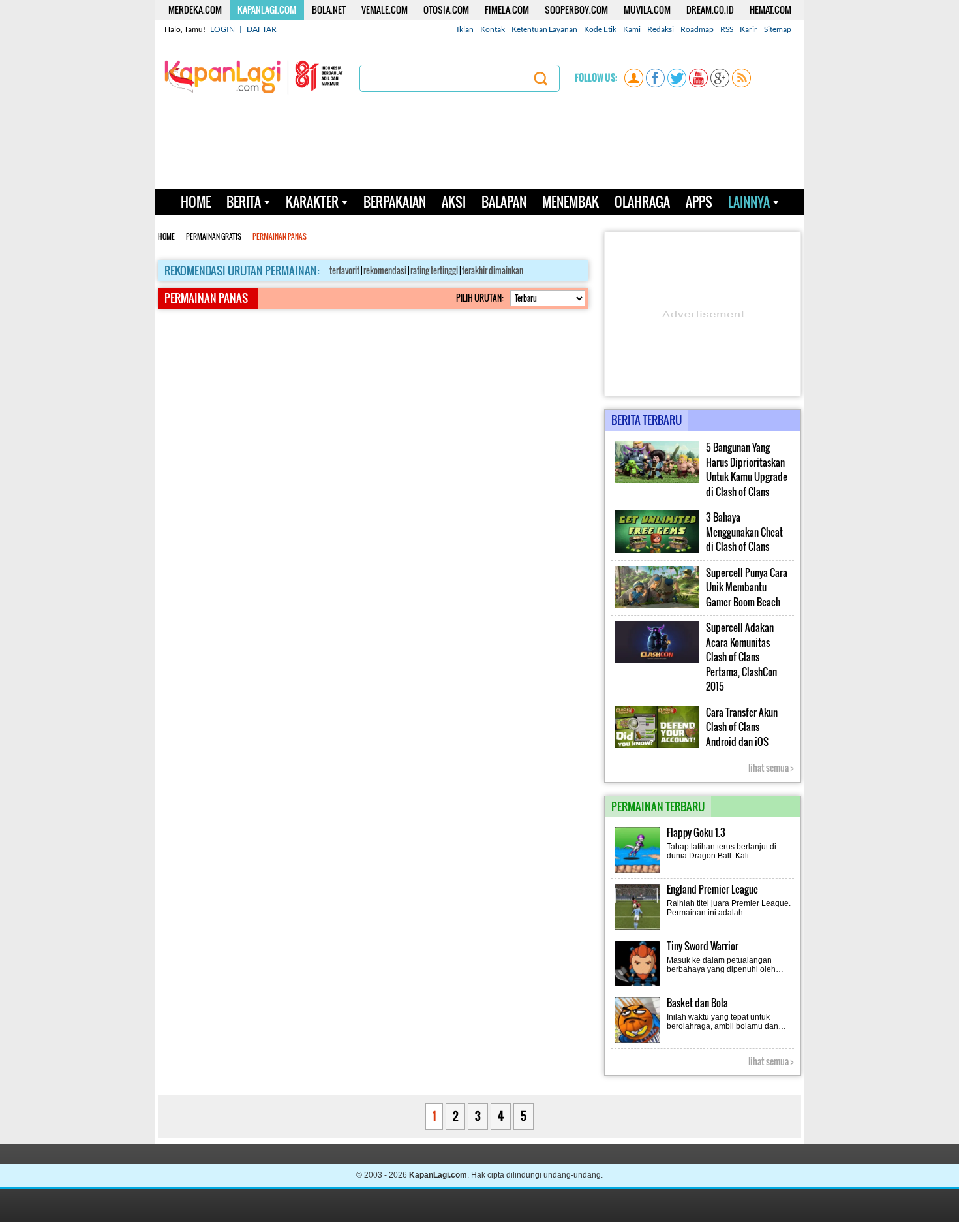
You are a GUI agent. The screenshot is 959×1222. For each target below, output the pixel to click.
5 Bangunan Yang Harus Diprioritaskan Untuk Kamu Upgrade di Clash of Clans (746, 469)
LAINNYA (749, 202)
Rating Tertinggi (434, 270)
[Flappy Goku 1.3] (638, 871)
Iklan (465, 29)
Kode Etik (600, 29)
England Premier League (712, 889)
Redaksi (660, 29)
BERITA (243, 202)
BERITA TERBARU (646, 420)
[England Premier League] (638, 928)
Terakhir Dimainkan (492, 270)
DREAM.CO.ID (710, 10)
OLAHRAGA (642, 202)
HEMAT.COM (770, 10)
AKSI (454, 202)
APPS (699, 202)
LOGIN (222, 29)
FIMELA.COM (507, 10)
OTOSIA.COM (446, 10)
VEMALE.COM (384, 10)
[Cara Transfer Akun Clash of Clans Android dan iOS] (657, 745)
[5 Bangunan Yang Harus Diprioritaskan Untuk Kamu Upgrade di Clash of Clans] (657, 480)
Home (166, 237)
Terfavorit (344, 270)
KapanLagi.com (438, 1175)
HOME (196, 202)
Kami (632, 29)
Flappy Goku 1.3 (696, 832)
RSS (726, 29)
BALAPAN (503, 202)
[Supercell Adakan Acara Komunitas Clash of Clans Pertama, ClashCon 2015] (657, 660)
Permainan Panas (279, 237)
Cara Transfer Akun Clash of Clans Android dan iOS (742, 727)
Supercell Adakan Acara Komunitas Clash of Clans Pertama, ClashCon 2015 (741, 657)
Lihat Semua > (771, 767)
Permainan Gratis (213, 237)
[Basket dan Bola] (638, 1041)
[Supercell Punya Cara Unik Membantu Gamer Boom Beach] (657, 605)
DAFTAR (262, 29)
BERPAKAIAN (394, 202)
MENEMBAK (570, 202)
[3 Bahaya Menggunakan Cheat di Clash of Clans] (657, 550)
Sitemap (777, 29)
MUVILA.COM (647, 10)
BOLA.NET (329, 10)
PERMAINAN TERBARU (658, 806)
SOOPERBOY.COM (576, 10)
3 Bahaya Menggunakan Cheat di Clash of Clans (744, 532)
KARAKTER (312, 202)
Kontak (492, 29)
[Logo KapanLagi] (253, 76)
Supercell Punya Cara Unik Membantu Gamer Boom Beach (746, 587)
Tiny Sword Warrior (702, 946)
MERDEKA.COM (195, 10)
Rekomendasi (384, 270)
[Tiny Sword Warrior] (638, 985)
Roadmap (697, 29)
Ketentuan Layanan (544, 29)
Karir (748, 29)
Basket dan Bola (697, 1002)
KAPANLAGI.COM (266, 10)
